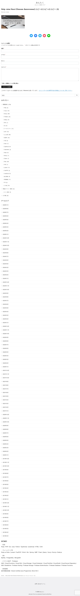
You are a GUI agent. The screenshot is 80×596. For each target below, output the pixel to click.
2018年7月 (6, 521)
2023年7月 (6, 300)
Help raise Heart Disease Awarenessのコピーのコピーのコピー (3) (20, 575)
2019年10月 (6, 466)
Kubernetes (6, 149)
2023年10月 (6, 289)
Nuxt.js (5, 113)
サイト (3, 61)
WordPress (49, 594)
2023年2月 (6, 319)
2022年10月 (6, 333)
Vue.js (5, 110)
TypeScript (6, 146)
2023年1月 (6, 322)
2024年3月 (6, 271)
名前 (2, 48)
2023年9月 (6, 293)
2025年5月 (6, 219)
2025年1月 (6, 234)
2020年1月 (6, 455)
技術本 (5, 137)
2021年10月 (6, 377)
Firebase (6, 116)
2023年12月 (6, 282)
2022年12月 (6, 326)
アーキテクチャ (7, 128)
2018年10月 (6, 510)
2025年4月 (6, 223)
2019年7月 (6, 477)
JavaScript (6, 173)
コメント (3, 67)
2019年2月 (6, 495)
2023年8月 (6, 297)
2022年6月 (6, 348)
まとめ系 (6, 134)
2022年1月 (6, 366)
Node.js (5, 119)
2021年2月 (6, 407)
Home (2, 575)
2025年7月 (6, 212)
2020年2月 (6, 451)
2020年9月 (6, 425)
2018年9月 (6, 514)
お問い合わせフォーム (40, 584)
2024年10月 (6, 245)
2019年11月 (6, 462)
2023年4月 (6, 311)
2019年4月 (6, 488)
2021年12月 (6, 370)
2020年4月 (6, 444)
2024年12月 (6, 238)
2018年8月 (6, 517)
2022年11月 (6, 330)
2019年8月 (6, 473)
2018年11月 (6, 506)
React (5, 152)
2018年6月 (6, 525)
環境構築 (6, 179)
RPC (5, 122)
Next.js (5, 155)
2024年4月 (6, 267)
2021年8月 (6, 385)
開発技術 (5, 104)
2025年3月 (6, 227)
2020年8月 (6, 429)
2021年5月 (6, 396)
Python (5, 158)
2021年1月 (6, 411)
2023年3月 (6, 315)
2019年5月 (6, 484)
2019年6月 (6, 480)
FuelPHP (6, 170)
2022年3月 (6, 359)
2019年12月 (6, 458)
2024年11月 (6, 241)
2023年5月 (6, 308)
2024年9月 (6, 249)
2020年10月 (6, 422)
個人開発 (6, 176)
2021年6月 (6, 392)
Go (4, 125)
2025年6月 (6, 216)
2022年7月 (6, 344)
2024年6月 (6, 260)
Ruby (5, 107)
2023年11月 (6, 286)
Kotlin (5, 143)
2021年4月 (6, 400)
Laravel (5, 167)
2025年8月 (6, 208)
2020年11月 (6, 418)
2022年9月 (6, 337)
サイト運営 (6, 192)
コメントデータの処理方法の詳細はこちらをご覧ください (55, 90)
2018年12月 (6, 503)
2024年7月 (6, 256)
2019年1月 (6, 499)
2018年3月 (6, 536)
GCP (5, 131)
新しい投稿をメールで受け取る (10, 83)
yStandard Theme (32, 594)
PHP (5, 164)
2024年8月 (6, 252)
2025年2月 (6, 230)
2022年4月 (6, 355)
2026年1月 (6, 205)
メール (3, 54)
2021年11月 (6, 374)
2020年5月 (6, 440)
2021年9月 (6, 381)
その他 (5, 185)
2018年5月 (6, 528)
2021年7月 (6, 389)
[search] (77, 95)
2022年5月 (6, 352)
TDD (5, 140)
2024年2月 (6, 275)
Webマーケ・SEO (7, 189)
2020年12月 (6, 414)
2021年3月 (6, 403)
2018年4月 (6, 532)
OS (5, 182)
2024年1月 (6, 278)
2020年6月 (6, 436)
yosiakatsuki (39, 594)
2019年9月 (6, 469)
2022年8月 (6, 341)
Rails (5, 161)
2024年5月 (6, 263)
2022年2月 (6, 363)
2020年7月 (6, 433)
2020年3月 (6, 447)
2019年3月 (6, 492)
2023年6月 (6, 304)
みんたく (40, 2)
